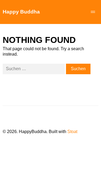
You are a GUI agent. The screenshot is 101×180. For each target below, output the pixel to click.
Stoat (72, 131)
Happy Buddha (21, 12)
